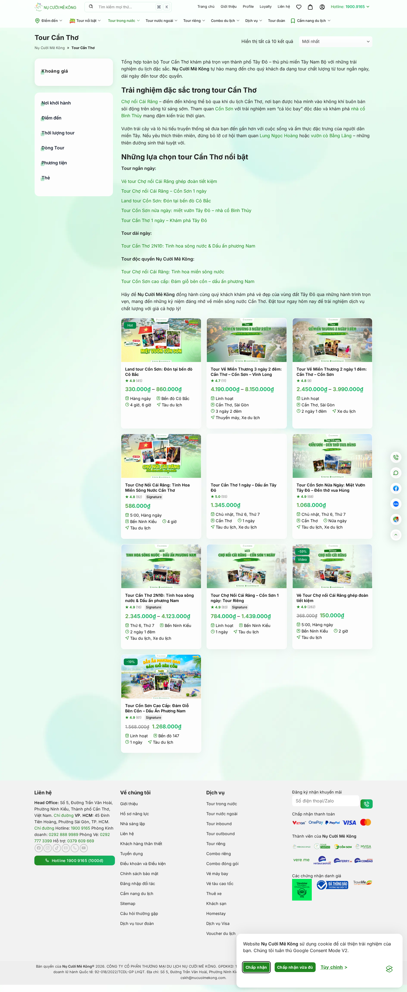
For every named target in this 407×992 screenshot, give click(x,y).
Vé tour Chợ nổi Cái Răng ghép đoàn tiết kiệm (169, 181)
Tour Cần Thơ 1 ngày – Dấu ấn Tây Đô (243, 488)
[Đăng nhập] (322, 7)
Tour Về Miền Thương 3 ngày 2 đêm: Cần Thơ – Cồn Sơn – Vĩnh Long (246, 372)
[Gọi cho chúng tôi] (75, 848)
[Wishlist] (299, 7)
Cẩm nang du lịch (311, 21)
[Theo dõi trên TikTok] (57, 848)
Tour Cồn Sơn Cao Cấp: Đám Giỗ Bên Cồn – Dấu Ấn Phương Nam (157, 708)
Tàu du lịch (172, 404)
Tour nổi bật (86, 21)
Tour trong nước (121, 21)
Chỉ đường (64, 815)
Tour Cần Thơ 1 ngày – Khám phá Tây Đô (164, 220)
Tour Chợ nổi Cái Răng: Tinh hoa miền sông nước (172, 271)
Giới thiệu (229, 6)
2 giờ (343, 631)
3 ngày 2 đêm (229, 411)
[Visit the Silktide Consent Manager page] (389, 969)
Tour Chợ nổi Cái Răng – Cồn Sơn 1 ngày (164, 191)
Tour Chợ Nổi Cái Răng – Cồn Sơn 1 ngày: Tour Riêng (245, 598)
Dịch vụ (251, 21)
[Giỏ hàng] (310, 7)
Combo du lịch (223, 21)
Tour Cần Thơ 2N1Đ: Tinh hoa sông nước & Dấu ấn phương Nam (188, 246)
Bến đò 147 (168, 735)
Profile (248, 6)
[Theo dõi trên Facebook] (39, 848)
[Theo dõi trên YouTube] (84, 848)
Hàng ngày (140, 398)
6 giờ (146, 404)
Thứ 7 (254, 514)
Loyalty (266, 6)
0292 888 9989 (63, 834)
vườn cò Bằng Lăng (331, 135)
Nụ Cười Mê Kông (50, 48)
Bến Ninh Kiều (143, 521)
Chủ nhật (224, 514)
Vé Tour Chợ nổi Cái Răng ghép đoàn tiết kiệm (332, 598)
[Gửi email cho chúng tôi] (66, 848)
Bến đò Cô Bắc (175, 398)
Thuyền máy (227, 417)
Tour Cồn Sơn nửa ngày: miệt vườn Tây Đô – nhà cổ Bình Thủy (186, 210)
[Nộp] (91, 7)
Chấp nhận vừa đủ (295, 967)
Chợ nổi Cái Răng (139, 101)
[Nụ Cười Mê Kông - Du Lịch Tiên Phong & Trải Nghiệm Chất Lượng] (55, 6)
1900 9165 (80, 828)
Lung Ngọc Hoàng (279, 135)
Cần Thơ (224, 404)
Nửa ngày (337, 520)
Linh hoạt (224, 398)
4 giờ (135, 404)
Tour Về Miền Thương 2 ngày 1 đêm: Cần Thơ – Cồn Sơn (332, 372)
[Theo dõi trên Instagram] (47, 848)
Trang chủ (206, 6)
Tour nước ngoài (159, 21)
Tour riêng (192, 21)
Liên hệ (284, 6)
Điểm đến (50, 21)
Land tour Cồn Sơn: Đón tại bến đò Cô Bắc (166, 200)
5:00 (134, 515)
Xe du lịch (250, 417)
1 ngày (249, 520)
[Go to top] (395, 534)
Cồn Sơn (224, 108)
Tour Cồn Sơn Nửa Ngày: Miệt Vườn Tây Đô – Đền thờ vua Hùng (331, 488)
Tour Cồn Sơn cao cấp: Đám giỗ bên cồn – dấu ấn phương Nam (187, 281)
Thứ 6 (241, 514)
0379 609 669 (80, 840)
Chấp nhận (256, 967)
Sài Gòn (241, 404)
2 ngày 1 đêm (314, 411)
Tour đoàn (276, 21)
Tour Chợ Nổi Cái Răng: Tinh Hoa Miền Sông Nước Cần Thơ (157, 488)
